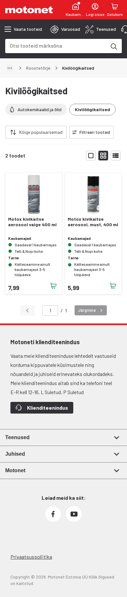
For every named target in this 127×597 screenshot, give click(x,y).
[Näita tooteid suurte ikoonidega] (91, 155)
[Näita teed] (10, 68)
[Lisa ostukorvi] (53, 286)
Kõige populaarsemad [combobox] (41, 132)
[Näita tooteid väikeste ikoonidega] (103, 155)
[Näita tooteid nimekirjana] (115, 155)
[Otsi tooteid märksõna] (113, 46)
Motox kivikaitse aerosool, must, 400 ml (93, 222)
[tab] (65, 29)
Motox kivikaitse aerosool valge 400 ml (32, 222)
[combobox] (55, 45)
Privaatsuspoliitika (31, 557)
